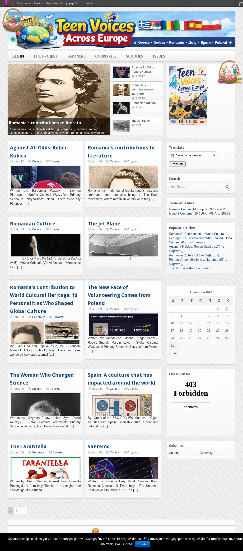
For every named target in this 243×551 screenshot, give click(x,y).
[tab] (137, 73)
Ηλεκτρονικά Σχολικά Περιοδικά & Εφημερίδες (47, 3)
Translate (177, 164)
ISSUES (159, 56)
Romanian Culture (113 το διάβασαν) (194, 255)
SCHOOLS (134, 56)
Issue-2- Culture (180, 209)
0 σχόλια (55, 161)
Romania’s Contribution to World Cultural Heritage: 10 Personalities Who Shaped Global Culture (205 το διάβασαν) (201, 238)
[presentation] (137, 72)
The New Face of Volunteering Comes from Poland (119, 295)
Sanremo (99, 446)
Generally (38, 317)
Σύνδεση (91, 3)
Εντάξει (142, 544)
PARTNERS (76, 56)
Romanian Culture (32, 224)
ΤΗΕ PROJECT (45, 56)
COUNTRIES (106, 56)
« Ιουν (173, 353)
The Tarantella (28, 446)
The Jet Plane (104, 224)
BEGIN (18, 56)
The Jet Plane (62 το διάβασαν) (190, 268)
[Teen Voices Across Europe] (121, 30)
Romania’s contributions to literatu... (47, 122)
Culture (37, 161)
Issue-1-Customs (180, 213)
